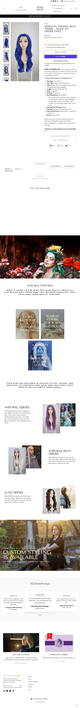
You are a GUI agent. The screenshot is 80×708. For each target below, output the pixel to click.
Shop (21, 7)
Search (30, 676)
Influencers (31, 684)
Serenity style (55, 78)
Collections (21, 10)
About (29, 679)
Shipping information (60, 136)
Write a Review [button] (70, 166)
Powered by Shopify (40, 702)
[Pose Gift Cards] (59, 642)
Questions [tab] (17, 169)
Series (61, 121)
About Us (58, 11)
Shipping (46, 37)
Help (29, 689)
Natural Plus (55, 121)
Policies (30, 687)
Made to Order (58, 5)
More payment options (60, 61)
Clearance (58, 8)
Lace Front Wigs (70, 129)
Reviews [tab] (7, 169)
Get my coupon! (21, 663)
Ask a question (60, 140)
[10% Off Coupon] (21, 642)
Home (46, 23)
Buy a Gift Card (59, 661)
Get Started (10, 565)
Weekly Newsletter (33, 681)
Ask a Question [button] (56, 166)
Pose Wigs (40, 8)
